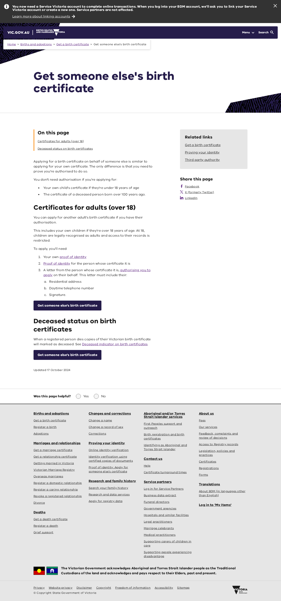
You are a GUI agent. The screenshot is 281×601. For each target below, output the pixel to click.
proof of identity (73, 257)
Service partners (158, 482)
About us (206, 413)
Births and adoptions (36, 44)
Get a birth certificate (72, 44)
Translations (209, 484)
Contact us (153, 458)
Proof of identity (56, 263)
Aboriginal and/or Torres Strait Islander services (164, 415)
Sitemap (183, 588)
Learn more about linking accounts (41, 16)
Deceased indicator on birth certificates (114, 344)
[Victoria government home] (239, 590)
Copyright (103, 588)
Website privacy (60, 588)
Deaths (39, 512)
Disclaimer (84, 588)
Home (11, 44)
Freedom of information (133, 588)
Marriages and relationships (57, 443)
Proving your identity (107, 443)
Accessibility (164, 588)
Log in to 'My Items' (215, 505)
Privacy (39, 588)
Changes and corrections (110, 413)
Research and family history (112, 481)
